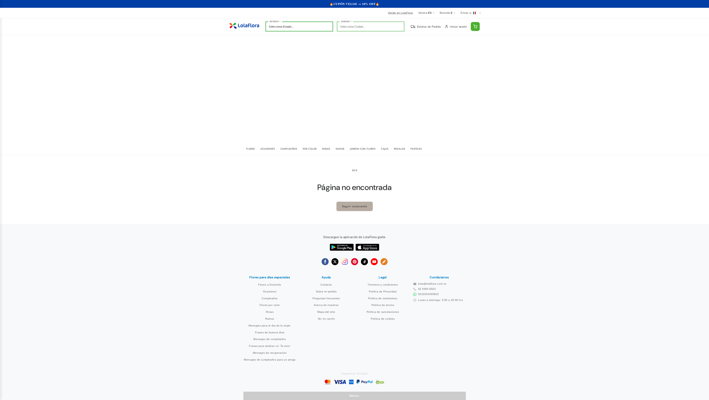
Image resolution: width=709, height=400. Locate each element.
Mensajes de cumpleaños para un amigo (270, 359)
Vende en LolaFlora (400, 12)
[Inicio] (244, 26)
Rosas (270, 311)
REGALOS (399, 149)
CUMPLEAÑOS (288, 149)
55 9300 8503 (427, 288)
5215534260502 (428, 294)
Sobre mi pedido (326, 291)
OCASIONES (267, 149)
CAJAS (384, 149)
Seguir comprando (354, 206)
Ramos (269, 318)
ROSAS (326, 149)
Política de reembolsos (382, 298)
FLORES (250, 149)
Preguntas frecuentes (326, 298)
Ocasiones (269, 291)
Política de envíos (382, 305)
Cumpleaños (270, 298)
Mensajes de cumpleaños (269, 339)
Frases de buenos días (270, 332)
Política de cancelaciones (383, 311)
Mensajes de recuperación (270, 352)
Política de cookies (383, 318)
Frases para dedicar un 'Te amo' (269, 345)
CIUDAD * (346, 21)
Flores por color (270, 305)
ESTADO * (275, 21)
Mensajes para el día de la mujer (270, 325)
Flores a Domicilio (269, 284)
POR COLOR (310, 149)
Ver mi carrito (326, 318)
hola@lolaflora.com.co (432, 283)
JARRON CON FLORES (362, 149)
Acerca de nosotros (326, 305)
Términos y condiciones (383, 284)
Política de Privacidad (382, 291)
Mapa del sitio (326, 311)
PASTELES (416, 149)
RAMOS (340, 149)
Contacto (326, 284)
